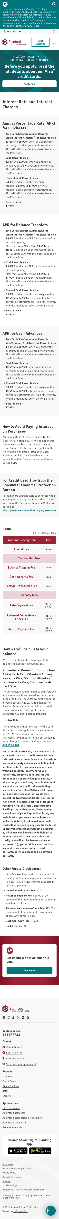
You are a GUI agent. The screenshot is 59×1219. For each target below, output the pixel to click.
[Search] (54, 31)
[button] (51, 1211)
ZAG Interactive (20, 1211)
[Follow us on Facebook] (3, 1017)
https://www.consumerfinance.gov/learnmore (29, 510)
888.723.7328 (10, 745)
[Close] (54, 4)
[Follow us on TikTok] (13, 1017)
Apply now (29, 84)
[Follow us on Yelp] (28, 1017)
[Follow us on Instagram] (9, 1017)
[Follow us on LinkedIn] (23, 1017)
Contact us (29, 970)
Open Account (40, 42)
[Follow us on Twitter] (18, 1017)
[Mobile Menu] (54, 42)
